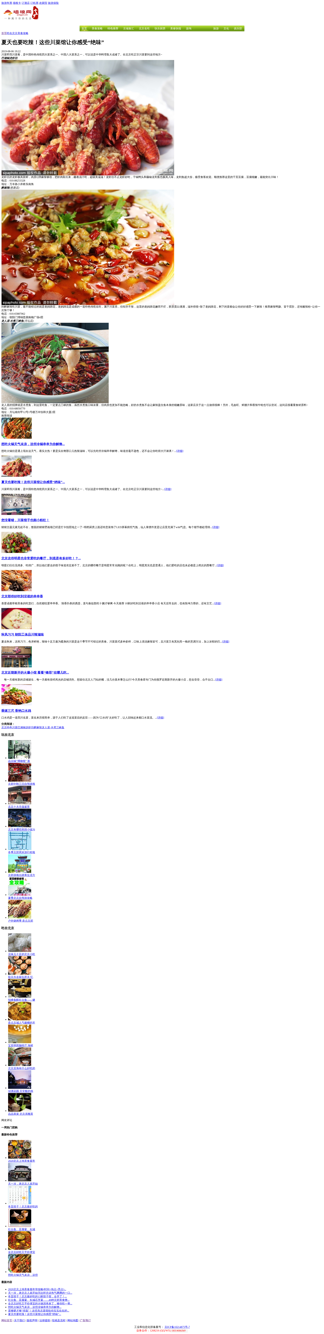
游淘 (188, 28)
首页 (84, 28)
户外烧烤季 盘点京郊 (20, 920)
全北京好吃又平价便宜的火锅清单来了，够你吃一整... (40, 1303)
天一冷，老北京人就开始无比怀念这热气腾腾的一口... (40, 1292)
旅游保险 (53, 3)
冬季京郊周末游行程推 (21, 852)
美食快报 (175, 28)
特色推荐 (112, 28)
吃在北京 (12, 33)
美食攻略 (97, 28)
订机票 (34, 3)
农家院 (43, 3)
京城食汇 (128, 28)
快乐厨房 (160, 28)
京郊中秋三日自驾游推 (21, 783)
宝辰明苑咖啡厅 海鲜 (20, 1045)
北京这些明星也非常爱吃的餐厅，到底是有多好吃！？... (41, 558)
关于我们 (19, 1320)
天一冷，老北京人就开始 (23, 1183)
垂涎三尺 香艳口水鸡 (16, 710)
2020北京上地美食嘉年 (21, 1160)
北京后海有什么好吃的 (21, 1068)
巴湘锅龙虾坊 (26, 727)
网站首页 (6, 1320)
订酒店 (26, 3)
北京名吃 (144, 28)
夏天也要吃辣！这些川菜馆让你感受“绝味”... (33, 482)
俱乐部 (238, 28)
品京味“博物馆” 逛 (19, 761)
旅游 (216, 28)
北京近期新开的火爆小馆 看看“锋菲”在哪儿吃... (35, 672)
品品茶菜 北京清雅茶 (20, 1113)
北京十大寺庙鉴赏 (19, 806)
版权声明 (32, 1320)
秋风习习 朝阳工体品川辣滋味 (22, 634)
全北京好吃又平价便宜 (21, 1252)
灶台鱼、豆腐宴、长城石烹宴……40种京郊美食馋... (39, 1300)
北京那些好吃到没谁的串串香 (22, 596)
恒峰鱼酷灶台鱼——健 (21, 999)
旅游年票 (6, 3)
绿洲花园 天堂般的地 (20, 1091)
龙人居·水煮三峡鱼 (53, 727)
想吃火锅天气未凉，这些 (23, 1275)
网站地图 (72, 1320)
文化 (226, 28)
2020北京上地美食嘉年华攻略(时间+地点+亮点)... (37, 1289)
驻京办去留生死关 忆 (20, 977)
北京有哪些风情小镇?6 (21, 829)
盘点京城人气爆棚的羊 (21, 1022)
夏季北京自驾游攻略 (20, 897)
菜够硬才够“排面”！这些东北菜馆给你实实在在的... (38, 1310)
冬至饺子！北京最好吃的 (23, 1206)
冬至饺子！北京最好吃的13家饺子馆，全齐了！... (37, 1296)
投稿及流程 (58, 1320)
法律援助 (44, 1320)
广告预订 (85, 1320)
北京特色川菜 (9, 727)
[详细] (179, 451)
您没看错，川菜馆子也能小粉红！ (25, 520)
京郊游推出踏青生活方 (21, 875)
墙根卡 (17, 3)
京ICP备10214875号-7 (177, 1327)
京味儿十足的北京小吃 (21, 954)
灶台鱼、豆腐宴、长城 (21, 1229)
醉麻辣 (38, 727)
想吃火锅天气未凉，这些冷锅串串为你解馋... (33, 444)
